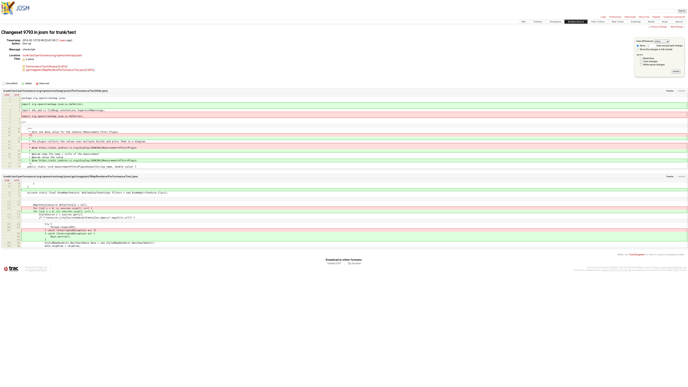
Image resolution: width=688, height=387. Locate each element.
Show (642, 45)
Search (679, 22)
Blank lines (648, 58)
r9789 (6, 95)
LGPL (676, 270)
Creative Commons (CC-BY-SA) (616, 270)
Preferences (615, 17)
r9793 (16, 95)
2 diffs (62, 66)
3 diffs (90, 69)
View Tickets (598, 22)
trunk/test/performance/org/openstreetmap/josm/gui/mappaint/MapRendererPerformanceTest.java (70, 176)
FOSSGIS (613, 267)
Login (603, 17)
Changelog (555, 22)
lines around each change (669, 45)
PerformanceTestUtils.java (42, 66)
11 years (61, 40)
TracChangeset (636, 254)
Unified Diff (334, 263)
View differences (644, 41)
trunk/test (66, 32)
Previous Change (658, 27)
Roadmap (636, 22)
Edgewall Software (37, 270)
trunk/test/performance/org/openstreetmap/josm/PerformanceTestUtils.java (55, 90)
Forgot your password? (674, 17)
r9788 (6, 180)
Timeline (537, 22)
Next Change (677, 27)
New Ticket (618, 22)
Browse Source (576, 22)
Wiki (524, 22)
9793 (28, 32)
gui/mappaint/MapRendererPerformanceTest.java (55, 69)
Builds (651, 22)
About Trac (644, 17)
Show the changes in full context (655, 49)
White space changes (654, 64)
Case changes (650, 61)
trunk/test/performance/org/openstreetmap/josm (52, 55)
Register (656, 17)
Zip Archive (354, 263)
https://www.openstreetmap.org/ (670, 267)
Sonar (665, 22)
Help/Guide (630, 17)
